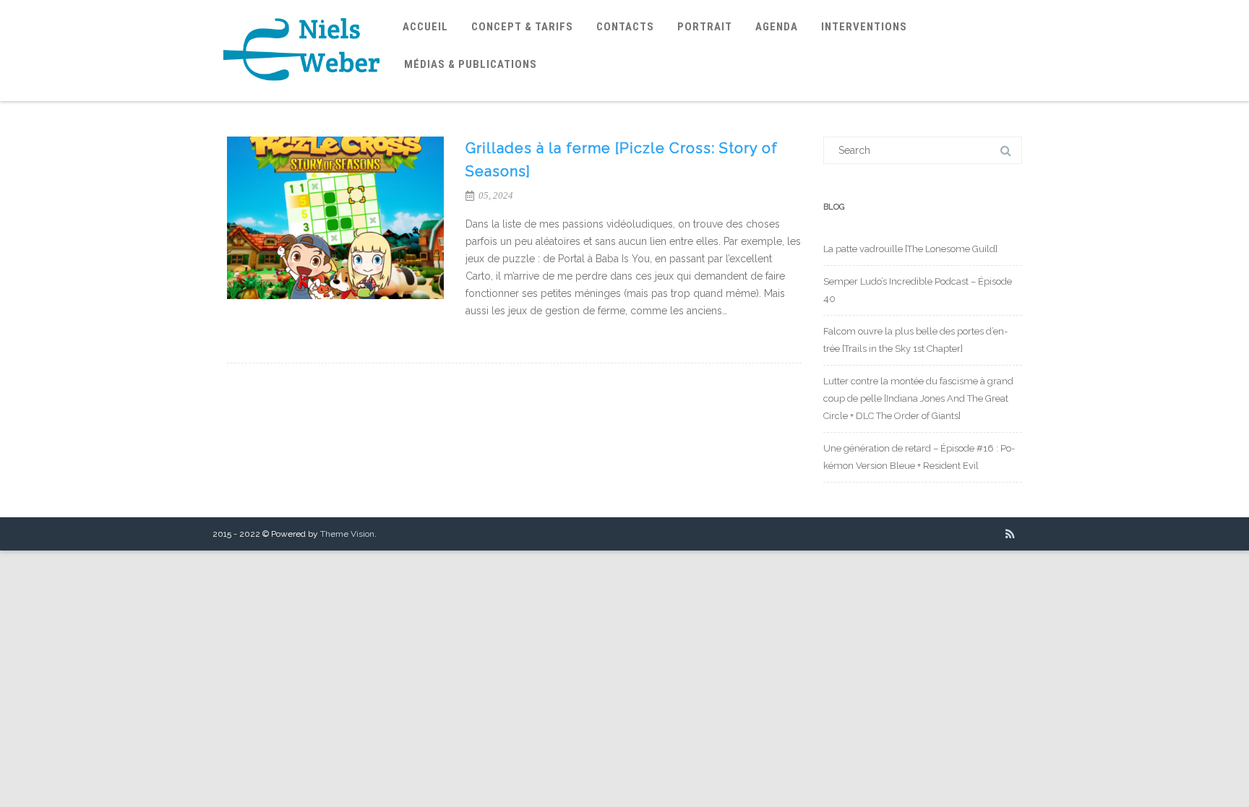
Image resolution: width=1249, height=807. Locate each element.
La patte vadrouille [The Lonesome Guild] (910, 248)
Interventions (864, 26)
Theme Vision (347, 534)
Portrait (704, 26)
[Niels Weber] (302, 96)
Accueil (425, 26)
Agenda (776, 26)
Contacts (625, 26)
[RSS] (1010, 534)
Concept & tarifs (522, 26)
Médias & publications (470, 64)
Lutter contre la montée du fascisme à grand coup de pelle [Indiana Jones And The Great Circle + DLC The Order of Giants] (918, 398)
